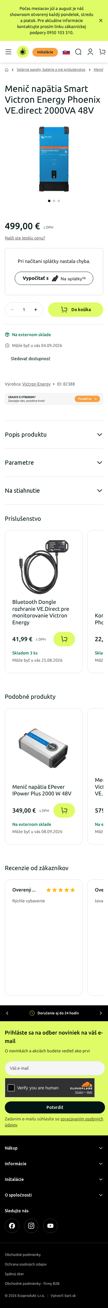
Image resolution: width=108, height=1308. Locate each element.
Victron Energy (36, 384)
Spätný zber (14, 1274)
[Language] (66, 52)
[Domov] (23, 52)
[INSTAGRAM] (31, 1226)
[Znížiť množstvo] (12, 309)
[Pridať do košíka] (64, 639)
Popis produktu (26, 434)
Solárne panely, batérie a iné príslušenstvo (51, 70)
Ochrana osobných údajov (25, 1264)
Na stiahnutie (22, 490)
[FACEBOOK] (12, 1226)
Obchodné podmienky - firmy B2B (32, 1284)
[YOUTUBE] (50, 1226)
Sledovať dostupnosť (30, 358)
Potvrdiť (54, 1107)
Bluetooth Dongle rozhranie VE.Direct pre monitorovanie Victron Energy (40, 612)
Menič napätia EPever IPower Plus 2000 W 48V (41, 790)
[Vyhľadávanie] (78, 51)
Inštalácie (45, 52)
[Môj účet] (90, 51)
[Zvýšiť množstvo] (35, 309)
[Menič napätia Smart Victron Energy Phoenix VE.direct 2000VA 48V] (54, 159)
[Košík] (102, 51)
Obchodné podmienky (23, 1255)
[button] (25, 238)
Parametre (19, 462)
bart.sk (70, 1296)
